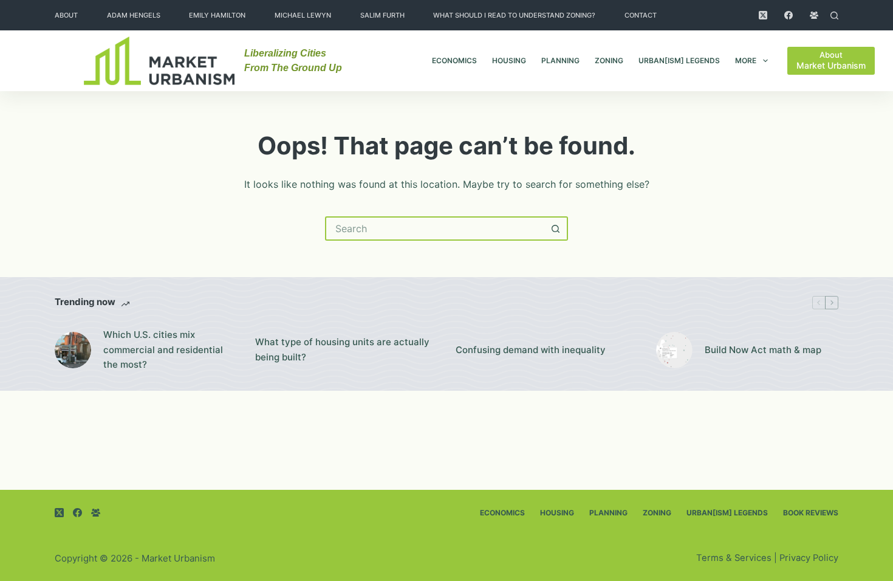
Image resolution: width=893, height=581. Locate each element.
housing (509, 60)
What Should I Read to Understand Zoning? (514, 15)
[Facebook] (788, 15)
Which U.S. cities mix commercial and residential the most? (163, 350)
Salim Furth (382, 15)
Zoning (609, 60)
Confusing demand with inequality (531, 350)
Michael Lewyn (303, 15)
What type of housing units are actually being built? (342, 349)
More (745, 60)
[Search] (834, 15)
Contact (640, 15)
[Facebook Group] (814, 15)
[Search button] (556, 228)
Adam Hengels (133, 15)
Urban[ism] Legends (679, 60)
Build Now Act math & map (763, 350)
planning (560, 60)
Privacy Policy (808, 557)
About (66, 15)
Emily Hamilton (217, 15)
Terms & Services (734, 557)
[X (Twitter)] (763, 15)
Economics (454, 60)
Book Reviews (810, 512)
